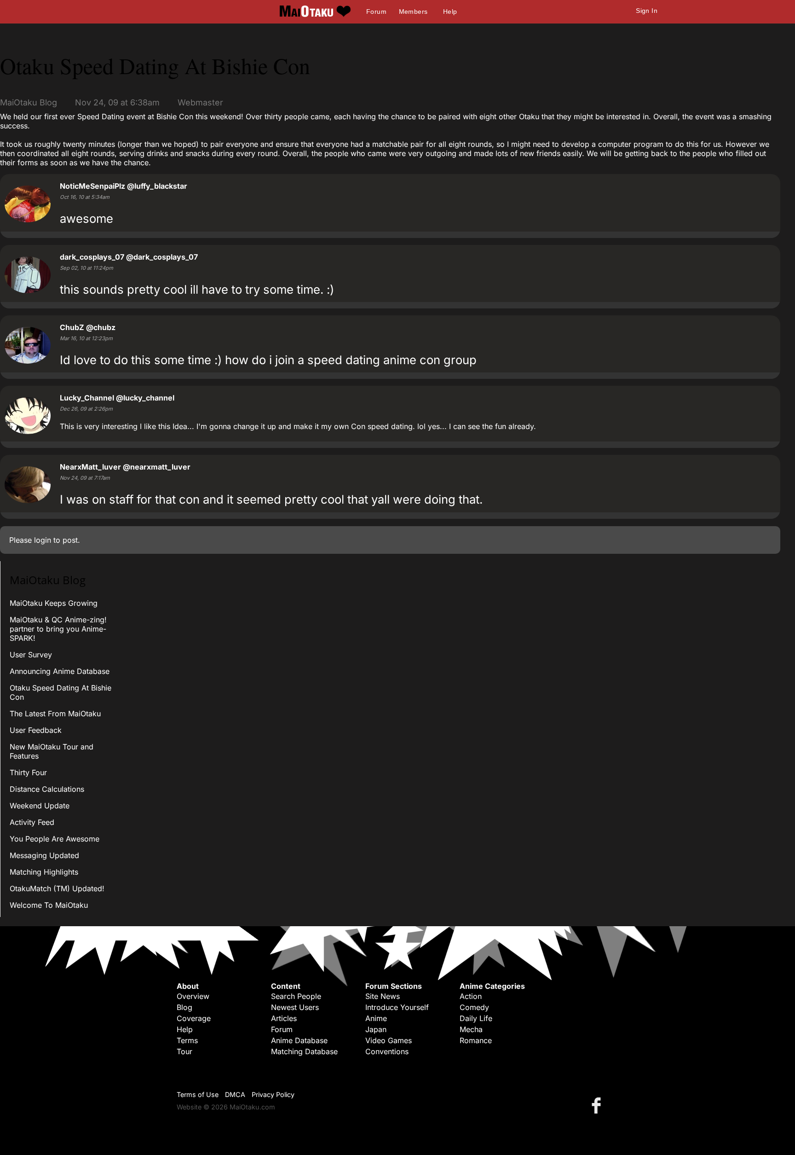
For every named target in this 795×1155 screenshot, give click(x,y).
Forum (376, 11)
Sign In (646, 10)
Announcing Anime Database (59, 671)
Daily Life (476, 1018)
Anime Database (299, 1040)
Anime (376, 1018)
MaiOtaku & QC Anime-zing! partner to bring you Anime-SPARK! (58, 629)
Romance (476, 1040)
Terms (187, 1040)
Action (471, 996)
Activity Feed (32, 822)
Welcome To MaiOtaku (49, 905)
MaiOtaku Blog (28, 102)
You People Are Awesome (54, 838)
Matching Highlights (44, 871)
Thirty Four (28, 772)
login (42, 540)
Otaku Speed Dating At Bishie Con (155, 65)
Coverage (194, 1018)
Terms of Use (198, 1094)
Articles (284, 1018)
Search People (296, 996)
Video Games (388, 1040)
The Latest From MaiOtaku (55, 713)
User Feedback (36, 730)
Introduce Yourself (397, 1007)
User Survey (31, 654)
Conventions (387, 1051)
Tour (184, 1051)
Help (450, 11)
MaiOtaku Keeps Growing (54, 603)
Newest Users (295, 1007)
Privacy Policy (273, 1094)
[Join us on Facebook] (598, 1105)
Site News (382, 996)
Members (413, 11)
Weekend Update (39, 805)
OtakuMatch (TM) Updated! (57, 888)
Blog (184, 1007)
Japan (375, 1029)
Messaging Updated (44, 855)
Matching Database (304, 1051)
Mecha (471, 1029)
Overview (193, 996)
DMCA (235, 1094)
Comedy (474, 1007)
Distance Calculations (47, 789)
